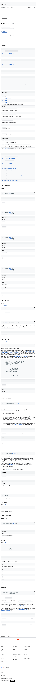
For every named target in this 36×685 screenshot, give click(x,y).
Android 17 (2, 655)
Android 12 (2, 662)
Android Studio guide (16, 656)
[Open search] (23, 1)
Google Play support (27, 658)
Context (7, 78)
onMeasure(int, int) (22, 602)
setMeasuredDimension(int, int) (25, 600)
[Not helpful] (34, 7)
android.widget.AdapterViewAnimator (11, 34)
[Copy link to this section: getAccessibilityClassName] (13, 317)
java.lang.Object (3, 31)
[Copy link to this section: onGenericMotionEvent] (11, 339)
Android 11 (2, 664)
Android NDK (14, 662)
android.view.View (4, 32)
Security (2, 646)
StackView (3, 78)
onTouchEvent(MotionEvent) (30, 351)
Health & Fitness (15, 646)
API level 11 (5, 190)
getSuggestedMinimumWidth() (6, 610)
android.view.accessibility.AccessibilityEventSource (16, 175)
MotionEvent (12, 108)
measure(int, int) (8, 602)
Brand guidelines (9, 678)
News (2, 649)
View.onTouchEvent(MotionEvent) (7, 410)
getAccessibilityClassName (6, 102)
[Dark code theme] (34, 192)
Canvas (13, 523)
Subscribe (12, 680)
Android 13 (2, 661)
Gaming (14, 643)
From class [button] (8, 53)
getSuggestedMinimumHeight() (22, 609)
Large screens (26, 643)
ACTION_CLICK (8, 469)
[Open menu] (1, 1)
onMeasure (7, 148)
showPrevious (4, 133)
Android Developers (3, 7)
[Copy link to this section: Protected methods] (12, 515)
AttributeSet (14, 81)
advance (3, 96)
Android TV (25, 649)
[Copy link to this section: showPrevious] (8, 502)
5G (13, 650)
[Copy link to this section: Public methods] (10, 300)
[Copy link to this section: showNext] (6, 490)
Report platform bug (27, 655)
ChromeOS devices (27, 646)
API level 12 (5, 341)
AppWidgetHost (8, 98)
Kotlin (31, 25)
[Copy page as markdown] (13, 23)
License (5, 678)
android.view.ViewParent (11, 173)
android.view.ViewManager (11, 170)
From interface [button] (9, 168)
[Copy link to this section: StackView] (6, 188)
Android (2, 643)
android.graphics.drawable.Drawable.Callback (14, 178)
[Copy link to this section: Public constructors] (12, 185)
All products (3, 675)
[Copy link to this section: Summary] (7, 45)
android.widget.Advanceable (11, 168)
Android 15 (2, 658)
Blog (1, 650)
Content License (25, 633)
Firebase (2, 672)
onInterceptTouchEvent (6, 114)
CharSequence (4, 100)
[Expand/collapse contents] (6, 9)
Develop (8, 7)
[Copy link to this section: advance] (5, 303)
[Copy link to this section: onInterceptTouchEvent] (11, 398)
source (16, 352)
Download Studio (15, 660)
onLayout (6, 144)
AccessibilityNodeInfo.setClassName (7, 328)
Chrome (2, 671)
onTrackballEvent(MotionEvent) (7, 352)
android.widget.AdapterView (10, 158)
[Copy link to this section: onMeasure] (6, 587)
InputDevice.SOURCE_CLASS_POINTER (20, 356)
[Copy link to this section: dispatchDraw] (7, 518)
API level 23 (5, 318)
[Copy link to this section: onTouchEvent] (8, 448)
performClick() (11, 464)
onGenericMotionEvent (6, 108)
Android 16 (2, 657)
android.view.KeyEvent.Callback (12, 180)
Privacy (14, 649)
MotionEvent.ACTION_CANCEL (18, 424)
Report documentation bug (28, 657)
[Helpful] (33, 7)
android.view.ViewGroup (10, 53)
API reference (3, 4)
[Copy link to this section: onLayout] (6, 540)
